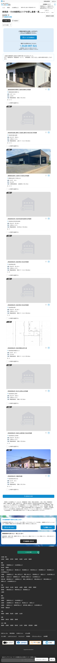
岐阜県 (30, 587)
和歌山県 (8, 607)
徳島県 (2, 619)
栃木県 (2, 567)
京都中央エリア (10, 600)
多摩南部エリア (16, 576)
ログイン (54, 1)
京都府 (2, 600)
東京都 (2, 576)
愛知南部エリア (26, 589)
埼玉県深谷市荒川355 (13, 478)
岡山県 (11, 613)
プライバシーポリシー (37, 636)
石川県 (11, 587)
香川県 (7, 619)
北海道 (2, 559)
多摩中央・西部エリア (26, 576)
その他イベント (19, 633)
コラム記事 (27, 633)
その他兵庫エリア (38, 605)
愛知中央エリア (18, 589)
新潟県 (2, 587)
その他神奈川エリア (11, 581)
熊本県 (16, 625)
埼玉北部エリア (10, 569)
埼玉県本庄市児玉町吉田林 (14, 221)
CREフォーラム (4, 633)
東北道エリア (18, 569)
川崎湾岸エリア (18, 579)
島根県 (7, 613)
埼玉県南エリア (50, 569)
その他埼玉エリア (5, 572)
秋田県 (20, 559)
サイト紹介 (3, 636)
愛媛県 (11, 619)
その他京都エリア (19, 600)
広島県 (16, 613)
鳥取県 (2, 613)
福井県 (16, 587)
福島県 (30, 559)
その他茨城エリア (19, 565)
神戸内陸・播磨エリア (28, 605)
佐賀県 (7, 625)
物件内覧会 (12, 633)
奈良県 (2, 607)
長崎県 (11, 625)
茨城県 (2, 565)
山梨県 (20, 587)
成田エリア (43, 574)
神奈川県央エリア (38, 579)
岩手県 (11, 559)
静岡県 (34, 587)
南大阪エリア (25, 602)
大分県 (20, 625)
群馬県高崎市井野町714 (14, 92)
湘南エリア (3, 581)
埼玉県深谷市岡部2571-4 (14, 350)
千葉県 (2, 574)
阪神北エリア (9, 605)
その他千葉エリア (51, 574)
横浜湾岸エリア (10, 579)
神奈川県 (3, 579)
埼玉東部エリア (42, 569)
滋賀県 (2, 598)
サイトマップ (21, 636)
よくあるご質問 (28, 552)
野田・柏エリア (27, 574)
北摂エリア (31, 602)
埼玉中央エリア (33, 569)
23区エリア (9, 576)
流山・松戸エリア (19, 574)
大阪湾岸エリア (10, 602)
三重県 (2, 592)
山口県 (20, 613)
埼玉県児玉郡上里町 (13, 135)
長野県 (25, 587)
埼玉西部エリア (25, 569)
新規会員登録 (47, 1)
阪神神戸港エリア (18, 605)
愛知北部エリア (10, 589)
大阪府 (2, 602)
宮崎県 (25, 625)
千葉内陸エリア (35, 574)
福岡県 (2, 625)
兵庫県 (2, 605)
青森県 (7, 559)
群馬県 (7, 567)
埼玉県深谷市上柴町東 (13, 435)
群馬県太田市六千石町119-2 (15, 178)
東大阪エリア (18, 602)
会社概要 (45, 636)
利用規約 (28, 636)
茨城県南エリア (10, 565)
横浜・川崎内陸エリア (28, 579)
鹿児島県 (31, 625)
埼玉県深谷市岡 (12, 264)
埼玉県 (2, 569)
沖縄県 (35, 625)
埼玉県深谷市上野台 (13, 393)
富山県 (7, 587)
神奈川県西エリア (47, 579)
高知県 (16, 619)
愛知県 (2, 589)
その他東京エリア (36, 576)
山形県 (25, 559)
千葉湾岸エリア (10, 574)
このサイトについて (12, 636)
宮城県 (16, 559)
